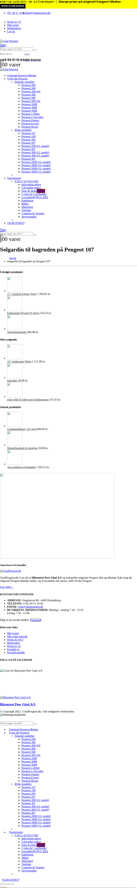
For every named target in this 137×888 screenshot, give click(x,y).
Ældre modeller (23, 130)
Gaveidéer (34, 197)
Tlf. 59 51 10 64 (16, 12)
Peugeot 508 (28, 97)
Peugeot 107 (28, 133)
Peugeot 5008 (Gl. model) (36, 168)
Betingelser (13, 642)
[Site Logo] (9, 41)
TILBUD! (16, 223)
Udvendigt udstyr (31, 187)
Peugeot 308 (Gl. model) (35, 152)
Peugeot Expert (30, 123)
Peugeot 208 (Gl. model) (35, 146)
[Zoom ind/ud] (1, 884)
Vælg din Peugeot (17, 78)
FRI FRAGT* (47, 2)
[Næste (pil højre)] (5, 887)
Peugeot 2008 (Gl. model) (36, 162)
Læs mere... (6, 586)
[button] (3, 45)
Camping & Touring (32, 213)
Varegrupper (14, 178)
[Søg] (35, 49)
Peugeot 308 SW (30, 91)
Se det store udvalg (12, 6)
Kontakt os (13, 649)
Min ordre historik (17, 636)
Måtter (25, 203)
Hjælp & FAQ (15, 639)
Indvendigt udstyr (31, 184)
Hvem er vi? (14, 21)
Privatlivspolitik (16, 652)
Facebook (35, 619)
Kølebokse (27, 200)
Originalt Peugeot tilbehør (21, 75)
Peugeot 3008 (29, 107)
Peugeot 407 (28, 158)
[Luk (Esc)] (12, 884)
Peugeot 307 (28, 149)
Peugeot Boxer (29, 126)
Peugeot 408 (28, 94)
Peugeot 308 (28, 88)
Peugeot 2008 (29, 104)
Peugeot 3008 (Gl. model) (36, 165)
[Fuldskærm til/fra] (5, 884)
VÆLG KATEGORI (26, 181)
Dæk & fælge (33, 190)
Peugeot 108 (28, 136)
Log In (11, 31)
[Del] (8, 884)
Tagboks (26, 210)
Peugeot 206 (28, 139)
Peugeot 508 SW (30, 101)
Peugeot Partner (30, 120)
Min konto (13, 25)
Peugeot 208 (28, 85)
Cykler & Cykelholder (34, 194)
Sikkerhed (27, 207)
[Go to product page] (72, 284)
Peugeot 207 (28, 142)
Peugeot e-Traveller (32, 117)
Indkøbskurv (14, 28)
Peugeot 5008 (29, 110)
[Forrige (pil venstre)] (1, 887)
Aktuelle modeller (24, 81)
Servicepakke (29, 216)
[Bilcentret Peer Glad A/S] (15, 697)
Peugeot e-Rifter (30, 113)
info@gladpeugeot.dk (38, 12)
